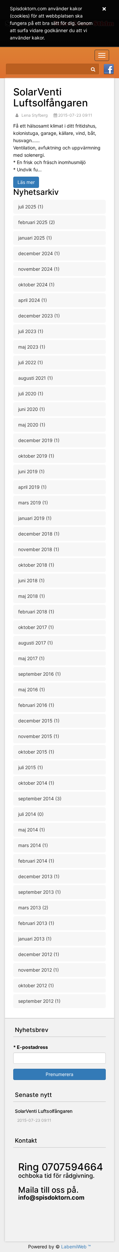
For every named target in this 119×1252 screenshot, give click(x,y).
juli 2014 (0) (31, 814)
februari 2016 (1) (36, 705)
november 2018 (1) (38, 549)
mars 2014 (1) (33, 845)
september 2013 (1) (39, 892)
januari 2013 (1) (35, 938)
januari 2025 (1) (35, 238)
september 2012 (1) (39, 1001)
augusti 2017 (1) (35, 643)
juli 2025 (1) (30, 206)
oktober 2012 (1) (36, 985)
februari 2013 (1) (36, 923)
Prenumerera (59, 1074)
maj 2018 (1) (31, 596)
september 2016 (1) (39, 674)
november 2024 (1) (39, 269)
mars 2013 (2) (33, 907)
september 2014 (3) (39, 798)
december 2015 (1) (39, 720)
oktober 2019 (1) (36, 456)
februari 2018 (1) (36, 611)
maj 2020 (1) (31, 424)
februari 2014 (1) (36, 861)
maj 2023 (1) (31, 347)
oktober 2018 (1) (36, 565)
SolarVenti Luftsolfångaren (50, 97)
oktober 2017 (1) (36, 627)
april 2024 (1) (32, 300)
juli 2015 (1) (30, 767)
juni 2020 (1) (31, 409)
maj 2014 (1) (31, 829)
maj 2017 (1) (31, 658)
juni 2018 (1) (31, 580)
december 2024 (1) (39, 253)
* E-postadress (30, 1047)
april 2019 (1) (32, 487)
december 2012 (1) (38, 954)
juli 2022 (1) (30, 362)
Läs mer (26, 182)
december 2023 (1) (39, 315)
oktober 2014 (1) (36, 783)
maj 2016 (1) (31, 689)
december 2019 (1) (39, 440)
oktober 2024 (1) (36, 284)
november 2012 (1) (38, 970)
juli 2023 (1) (30, 331)
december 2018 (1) (39, 534)
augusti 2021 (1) (35, 378)
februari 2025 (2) (36, 222)
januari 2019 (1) (35, 518)
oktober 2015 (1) (36, 752)
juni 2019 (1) (31, 471)
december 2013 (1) (39, 876)
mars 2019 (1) (33, 502)
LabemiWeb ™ (76, 1246)
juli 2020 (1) (30, 393)
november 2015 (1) (38, 736)
